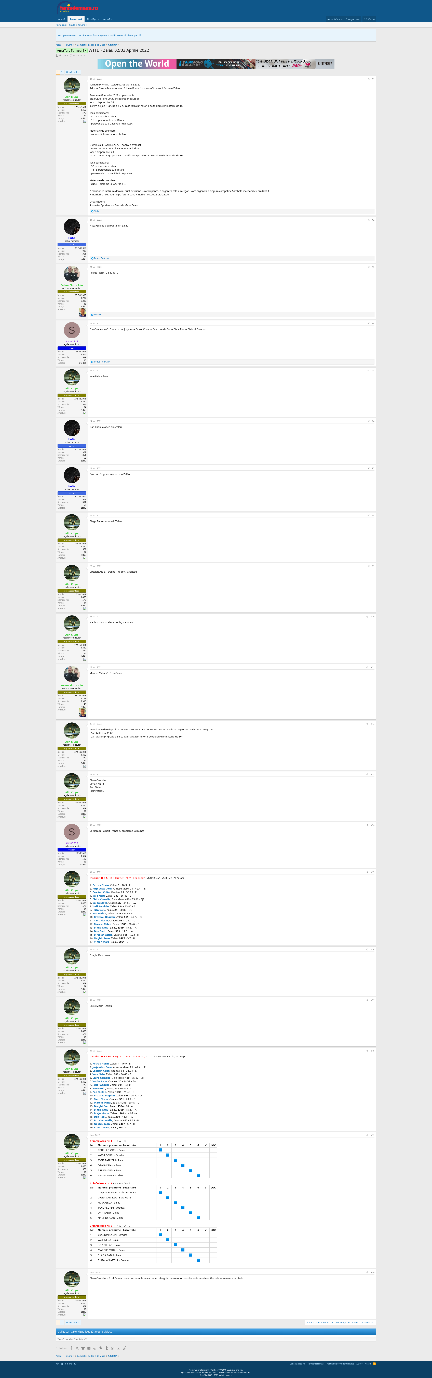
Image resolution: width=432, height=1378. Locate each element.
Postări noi (61, 24)
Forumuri (76, 19)
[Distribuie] (368, 79)
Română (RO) (70, 1363)
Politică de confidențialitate (340, 1363)
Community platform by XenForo (216, 1370)
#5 (373, 370)
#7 (373, 468)
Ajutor (359, 1363)
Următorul (71, 72)
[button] (98, 19)
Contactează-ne (297, 1363)
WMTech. (230, 1372)
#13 (372, 774)
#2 (373, 219)
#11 (372, 667)
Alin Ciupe (63, 55)
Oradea (82, 362)
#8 (373, 515)
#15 (372, 872)
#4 (373, 323)
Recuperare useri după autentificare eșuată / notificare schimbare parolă (99, 35)
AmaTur (107, 19)
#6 (373, 421)
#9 (373, 566)
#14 (372, 825)
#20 (372, 1272)
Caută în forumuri (78, 24)
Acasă (61, 19)
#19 (372, 1135)
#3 (373, 267)
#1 (373, 78)
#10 (372, 616)
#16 (372, 949)
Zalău (83, 118)
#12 (372, 723)
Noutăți (91, 19)
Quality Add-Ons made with (193, 1372)
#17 (372, 1000)
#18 (372, 1050)
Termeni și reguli (316, 1363)
